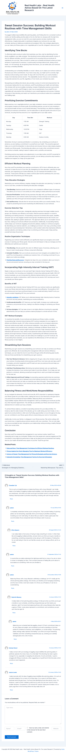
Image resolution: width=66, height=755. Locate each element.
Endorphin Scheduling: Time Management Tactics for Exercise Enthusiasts (29, 457)
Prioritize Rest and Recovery (15, 260)
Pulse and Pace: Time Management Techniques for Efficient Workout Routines (30, 448)
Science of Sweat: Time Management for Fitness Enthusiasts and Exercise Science (32, 454)
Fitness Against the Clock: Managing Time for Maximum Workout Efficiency (29, 451)
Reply (11, 499)
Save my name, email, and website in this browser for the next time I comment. (38, 730)
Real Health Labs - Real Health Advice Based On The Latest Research (39, 7)
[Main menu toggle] (62, 8)
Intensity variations (12, 297)
